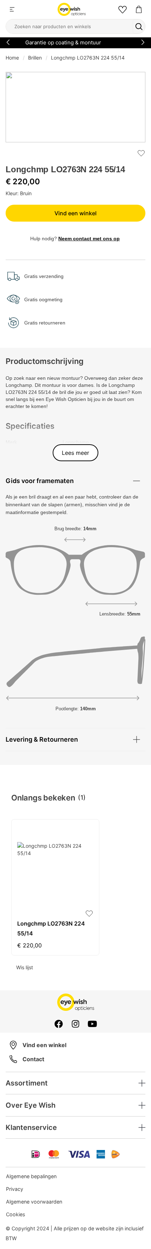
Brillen (35, 58)
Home (12, 58)
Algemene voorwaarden (34, 1202)
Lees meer (75, 452)
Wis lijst (24, 967)
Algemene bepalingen (31, 1176)
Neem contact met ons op (89, 238)
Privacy (14, 1189)
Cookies (15, 1214)
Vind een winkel (75, 213)
